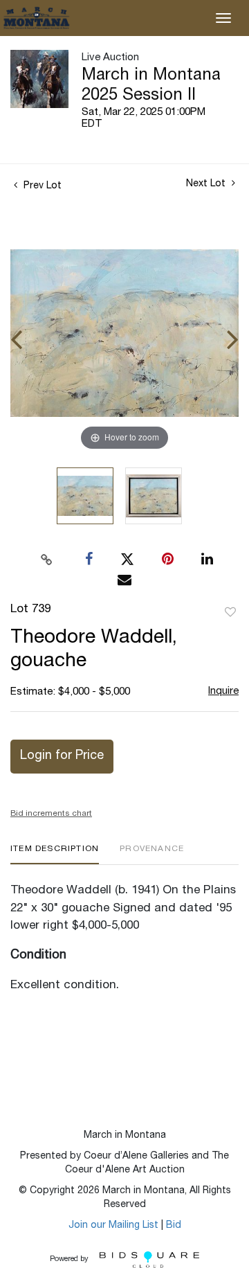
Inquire (223, 691)
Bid (173, 1226)
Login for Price (62, 756)
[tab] (54, 854)
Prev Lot (41, 186)
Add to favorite (230, 613)
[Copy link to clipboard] (47, 559)
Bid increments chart (51, 814)
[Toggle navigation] (223, 18)
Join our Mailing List (113, 1226)
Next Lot (207, 184)
